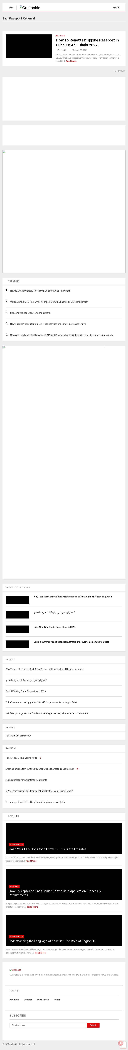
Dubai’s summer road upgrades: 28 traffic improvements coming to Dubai (71, 642)
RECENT (10, 659)
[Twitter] (25, 1033)
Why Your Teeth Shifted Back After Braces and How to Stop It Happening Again (73, 596)
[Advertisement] (64, 99)
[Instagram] (18, 1033)
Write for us (43, 999)
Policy (57, 999)
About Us (14, 999)
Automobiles (16, 845)
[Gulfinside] (28, 7)
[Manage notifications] (120, 1043)
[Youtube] (32, 1033)
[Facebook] (11, 1033)
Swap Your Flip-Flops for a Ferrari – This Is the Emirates (47, 849)
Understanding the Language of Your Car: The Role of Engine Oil (52, 941)
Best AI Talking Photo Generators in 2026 (54, 627)
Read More (71, 61)
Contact (28, 999)
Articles (60, 36)
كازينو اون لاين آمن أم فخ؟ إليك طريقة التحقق (54, 612)
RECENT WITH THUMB (18, 587)
